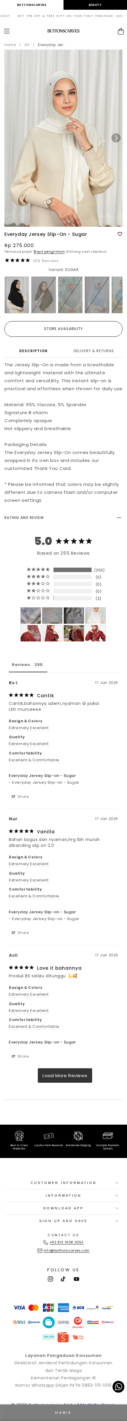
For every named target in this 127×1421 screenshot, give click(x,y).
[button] (6, 31)
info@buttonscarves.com (66, 1250)
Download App (63, 1208)
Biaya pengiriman (49, 251)
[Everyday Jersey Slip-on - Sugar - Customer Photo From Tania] (95, 615)
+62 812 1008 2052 (67, 1242)
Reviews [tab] (21, 664)
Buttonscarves (32, 5)
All (27, 44)
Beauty (95, 5)
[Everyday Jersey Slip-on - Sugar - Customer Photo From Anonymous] (31, 615)
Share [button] (22, 796)
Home (10, 44)
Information (64, 1195)
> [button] (65, 1075)
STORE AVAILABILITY (63, 328)
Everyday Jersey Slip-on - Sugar (42, 775)
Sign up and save (63, 1221)
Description (33, 350)
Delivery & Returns (94, 350)
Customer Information (64, 1183)
